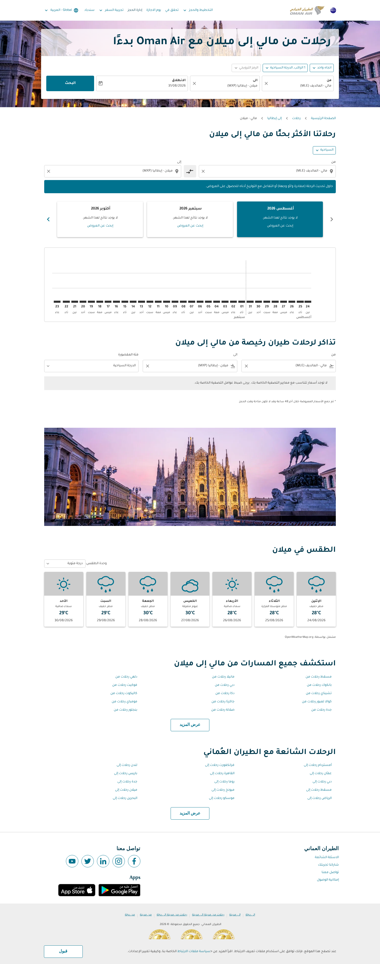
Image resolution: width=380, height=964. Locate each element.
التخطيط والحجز (197, 10)
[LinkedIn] (103, 861)
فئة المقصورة (128, 355)
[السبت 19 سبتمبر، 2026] (91, 302)
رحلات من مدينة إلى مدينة (208, 914)
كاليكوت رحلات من (123, 693)
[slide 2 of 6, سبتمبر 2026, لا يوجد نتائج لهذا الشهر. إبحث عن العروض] (190, 219)
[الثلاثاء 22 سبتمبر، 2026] (66, 302)
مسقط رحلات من (319, 677)
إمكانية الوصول (328, 880)
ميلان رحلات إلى (126, 790)
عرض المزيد (190, 725)
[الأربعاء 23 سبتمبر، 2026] (57, 302)
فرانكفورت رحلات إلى (219, 765)
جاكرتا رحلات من (222, 702)
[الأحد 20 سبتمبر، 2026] (83, 302)
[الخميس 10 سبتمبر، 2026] (166, 302)
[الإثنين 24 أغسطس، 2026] (308, 302)
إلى (179, 162)
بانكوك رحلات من (319, 685)
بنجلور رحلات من (125, 710)
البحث (70, 83)
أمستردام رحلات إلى (318, 765)
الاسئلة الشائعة (327, 857)
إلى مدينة (235, 914)
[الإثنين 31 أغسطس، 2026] (250, 302)
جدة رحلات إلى (127, 782)
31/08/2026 (177, 86)
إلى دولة (250, 914)
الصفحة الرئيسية (323, 118)
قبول (63, 951)
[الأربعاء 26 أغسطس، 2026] (291, 302)
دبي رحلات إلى (322, 782)
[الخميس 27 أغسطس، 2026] (283, 302)
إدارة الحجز (135, 10)
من (329, 80)
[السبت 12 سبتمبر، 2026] (150, 302)
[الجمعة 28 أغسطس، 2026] (275, 302)
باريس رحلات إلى (125, 773)
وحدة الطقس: (96, 563)
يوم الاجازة (153, 10)
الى (255, 80)
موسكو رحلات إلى (221, 798)
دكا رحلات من (224, 693)
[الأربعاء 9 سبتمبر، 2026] (175, 302)
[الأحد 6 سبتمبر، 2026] (200, 302)
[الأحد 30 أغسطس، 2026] (258, 302)
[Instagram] (118, 861)
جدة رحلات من (321, 710)
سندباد (89, 10)
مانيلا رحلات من (223, 677)
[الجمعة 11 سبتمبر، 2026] (158, 302)
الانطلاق (179, 80)
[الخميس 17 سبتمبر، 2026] (108, 302)
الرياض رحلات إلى (319, 798)
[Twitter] (87, 861)
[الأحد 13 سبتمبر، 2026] (141, 302)
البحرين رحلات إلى (125, 798)
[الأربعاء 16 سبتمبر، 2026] (116, 302)
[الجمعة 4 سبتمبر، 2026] (216, 302)
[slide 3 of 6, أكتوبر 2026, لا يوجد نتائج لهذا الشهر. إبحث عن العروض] (100, 219)
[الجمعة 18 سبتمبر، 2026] (99, 302)
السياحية (326, 150)
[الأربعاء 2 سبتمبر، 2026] (233, 302)
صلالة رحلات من (222, 710)
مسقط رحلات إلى (319, 790)
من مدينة (146, 914)
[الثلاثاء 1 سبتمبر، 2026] (241, 302)
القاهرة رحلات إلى (222, 773)
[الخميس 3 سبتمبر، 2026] (225, 302)
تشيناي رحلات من (319, 693)
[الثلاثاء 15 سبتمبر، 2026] (124, 302)
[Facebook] (134, 861)
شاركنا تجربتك (328, 865)
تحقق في (172, 10)
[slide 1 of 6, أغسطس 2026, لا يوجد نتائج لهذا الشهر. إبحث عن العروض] (280, 219)
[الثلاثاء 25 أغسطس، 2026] (300, 302)
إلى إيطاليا (274, 118)
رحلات (296, 118)
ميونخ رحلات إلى (222, 790)
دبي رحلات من (224, 685)
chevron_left (332, 219)
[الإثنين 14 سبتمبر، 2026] (133, 302)
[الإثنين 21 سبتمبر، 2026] (74, 302)
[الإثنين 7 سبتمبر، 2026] (191, 302)
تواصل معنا (330, 872)
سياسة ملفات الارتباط (193, 951)
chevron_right (48, 219)
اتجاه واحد (324, 68)
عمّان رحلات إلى (321, 773)
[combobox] (300, 86)
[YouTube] (72, 861)
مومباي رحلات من (124, 702)
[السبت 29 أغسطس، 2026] (266, 302)
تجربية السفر (111, 10)
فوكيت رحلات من (124, 685)
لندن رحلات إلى (127, 765)
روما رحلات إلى (224, 782)
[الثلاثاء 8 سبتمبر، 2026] (183, 302)
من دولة (130, 914)
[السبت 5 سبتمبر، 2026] (208, 302)
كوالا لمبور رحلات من (317, 702)
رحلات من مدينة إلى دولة (172, 914)
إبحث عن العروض (280, 226)
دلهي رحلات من (126, 677)
